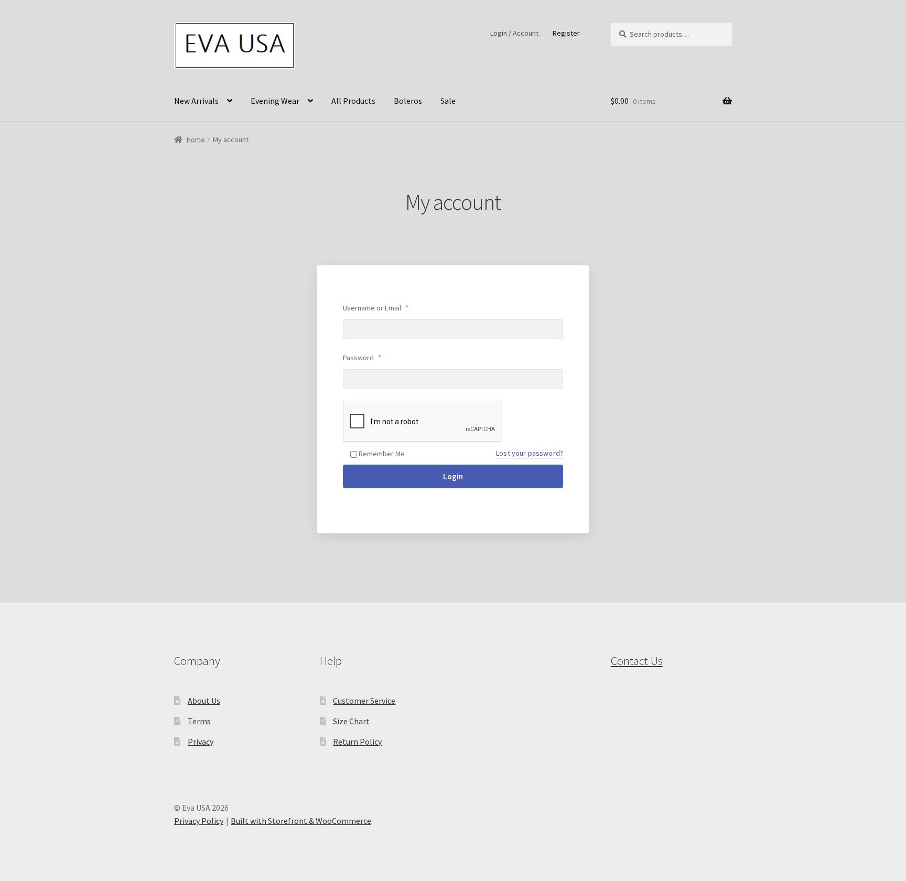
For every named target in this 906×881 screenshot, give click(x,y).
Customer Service (364, 700)
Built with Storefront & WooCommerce (301, 820)
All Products (353, 100)
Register (566, 33)
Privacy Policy (198, 820)
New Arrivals (196, 100)
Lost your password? (529, 453)
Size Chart (351, 721)
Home (196, 139)
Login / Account (514, 33)
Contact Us (637, 660)
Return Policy (357, 741)
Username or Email (375, 308)
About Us (204, 700)
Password (362, 357)
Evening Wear (275, 100)
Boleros (408, 100)
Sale (448, 100)
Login (453, 476)
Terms (199, 721)
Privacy (200, 741)
